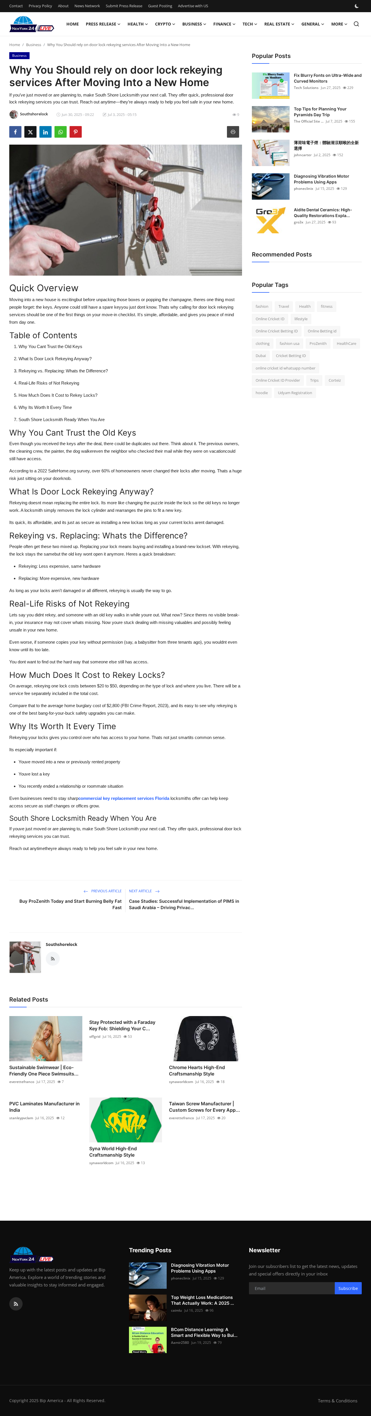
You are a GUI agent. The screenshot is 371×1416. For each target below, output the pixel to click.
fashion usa (289, 343)
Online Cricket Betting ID (277, 331)
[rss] (16, 1304)
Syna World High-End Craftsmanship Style (113, 1152)
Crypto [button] (163, 24)
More (337, 24)
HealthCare (346, 343)
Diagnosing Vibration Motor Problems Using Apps (321, 179)
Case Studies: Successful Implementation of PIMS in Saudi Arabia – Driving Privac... (184, 904)
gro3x (298, 222)
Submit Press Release (124, 5)
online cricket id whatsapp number (285, 368)
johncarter (303, 154)
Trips (314, 380)
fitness (326, 306)
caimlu (176, 1310)
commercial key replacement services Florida (123, 798)
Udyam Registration (295, 392)
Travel (284, 306)
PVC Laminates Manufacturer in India (44, 1107)
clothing (263, 343)
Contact (16, 5)
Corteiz (335, 380)
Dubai (261, 355)
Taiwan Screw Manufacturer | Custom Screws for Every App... (204, 1107)
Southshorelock (61, 944)
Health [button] (136, 24)
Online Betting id (322, 331)
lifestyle (301, 318)
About (63, 5)
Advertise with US (193, 5)
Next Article (141, 891)
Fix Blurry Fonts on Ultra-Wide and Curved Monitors (328, 78)
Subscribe (348, 1288)
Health (305, 306)
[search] (356, 24)
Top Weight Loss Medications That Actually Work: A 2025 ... (202, 1300)
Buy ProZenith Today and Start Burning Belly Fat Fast (70, 904)
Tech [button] (248, 24)
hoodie (262, 392)
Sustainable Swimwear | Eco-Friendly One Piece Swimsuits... (44, 1070)
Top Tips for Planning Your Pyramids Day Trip (320, 111)
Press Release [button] (101, 24)
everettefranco (21, 1081)
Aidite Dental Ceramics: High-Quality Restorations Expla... (323, 212)
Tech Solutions (306, 87)
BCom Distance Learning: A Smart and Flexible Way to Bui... (204, 1332)
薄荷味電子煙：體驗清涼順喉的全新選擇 (326, 145)
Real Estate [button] (277, 24)
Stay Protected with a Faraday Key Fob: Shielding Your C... (122, 1025)
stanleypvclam (21, 1117)
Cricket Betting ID (291, 355)
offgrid (94, 1036)
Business (33, 44)
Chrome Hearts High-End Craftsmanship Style (197, 1070)
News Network (87, 5)
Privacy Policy (40, 5)
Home (72, 24)
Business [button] (192, 24)
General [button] (310, 24)
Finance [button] (222, 24)
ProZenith (318, 343)
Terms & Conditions (337, 1401)
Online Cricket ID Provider (278, 380)
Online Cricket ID (270, 318)
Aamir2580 (180, 1342)
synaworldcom (181, 1081)
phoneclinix (303, 188)
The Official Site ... (308, 121)
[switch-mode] (357, 6)
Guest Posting (160, 5)
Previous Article (106, 891)
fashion (262, 306)
